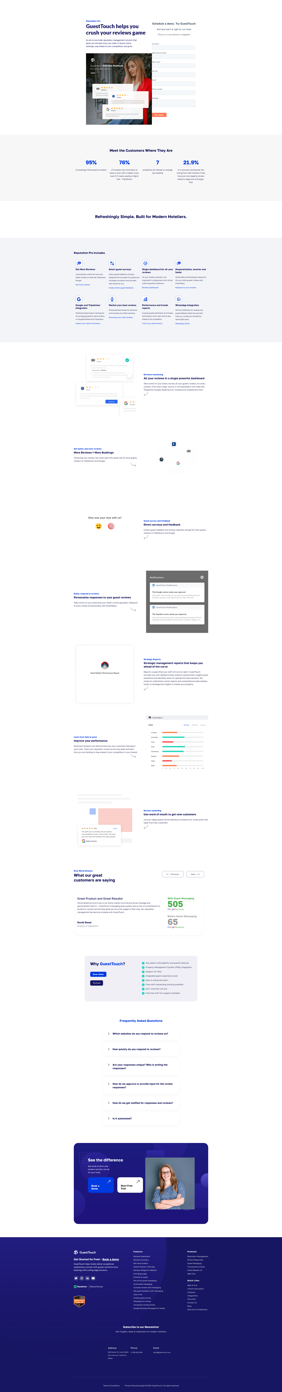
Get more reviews (83, 285)
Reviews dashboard (150, 287)
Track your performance (152, 323)
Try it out (96, 983)
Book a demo (110, 1259)
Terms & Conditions (111, 1385)
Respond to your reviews (185, 287)
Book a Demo (98, 974)
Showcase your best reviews (121, 317)
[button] (173, 874)
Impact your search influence (88, 323)
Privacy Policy (131, 1385)
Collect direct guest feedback (121, 288)
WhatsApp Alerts (182, 323)
